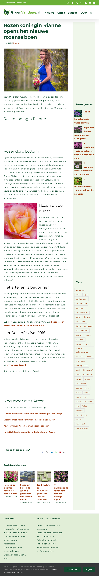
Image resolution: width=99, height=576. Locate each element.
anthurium (80, 290)
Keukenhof (88, 370)
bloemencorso (82, 312)
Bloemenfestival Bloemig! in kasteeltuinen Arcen (29, 420)
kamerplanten (82, 365)
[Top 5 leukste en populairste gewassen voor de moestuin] (44, 472)
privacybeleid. (9, 573)
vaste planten (82, 415)
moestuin (87, 374)
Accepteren (72, 570)
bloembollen (81, 303)
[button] (91, 12)
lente (78, 374)
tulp (77, 406)
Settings (19, 573)
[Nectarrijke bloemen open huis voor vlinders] (11, 472)
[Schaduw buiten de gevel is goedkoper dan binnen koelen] (27, 472)
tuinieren (88, 401)
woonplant (80, 424)
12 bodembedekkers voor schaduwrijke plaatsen (84, 186)
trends (78, 397)
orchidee (88, 379)
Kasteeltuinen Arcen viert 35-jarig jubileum (26, 426)
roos (87, 388)
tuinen (78, 401)
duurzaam (88, 326)
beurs (78, 294)
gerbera (79, 344)
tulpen (85, 406)
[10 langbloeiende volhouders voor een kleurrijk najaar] (61, 472)
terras (86, 392)
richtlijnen (42, 544)
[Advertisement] (36, 134)
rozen (78, 392)
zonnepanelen (82, 428)
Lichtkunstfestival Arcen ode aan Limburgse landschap (33, 413)
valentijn (79, 410)
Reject (89, 570)
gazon (88, 335)
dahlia (78, 326)
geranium (80, 339)
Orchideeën (81, 383)
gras (87, 344)
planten (79, 388)
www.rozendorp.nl (16, 365)
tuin (86, 397)
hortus (90, 356)
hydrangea (80, 361)
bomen (87, 317)
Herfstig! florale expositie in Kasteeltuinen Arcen (29, 432)
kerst (78, 370)
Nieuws (16, 43)
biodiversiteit (81, 299)
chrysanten (80, 321)
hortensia (80, 356)
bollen (78, 317)
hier (6, 558)
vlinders (79, 419)
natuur (79, 379)
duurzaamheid (82, 330)
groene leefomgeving (82, 350)
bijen (86, 294)
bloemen (79, 308)
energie (79, 335)
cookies (52, 570)
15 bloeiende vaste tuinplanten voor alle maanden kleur (84, 151)
